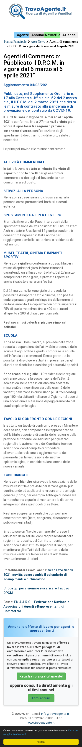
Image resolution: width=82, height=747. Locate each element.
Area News (38, 41)
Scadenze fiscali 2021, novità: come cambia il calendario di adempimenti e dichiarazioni (38, 574)
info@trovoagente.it (55, 713)
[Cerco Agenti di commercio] (41, 11)
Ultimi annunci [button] (41, 698)
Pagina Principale (15, 41)
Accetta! (41, 741)
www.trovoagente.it (41, 722)
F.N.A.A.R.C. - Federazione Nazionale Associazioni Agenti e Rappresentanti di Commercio (36, 606)
